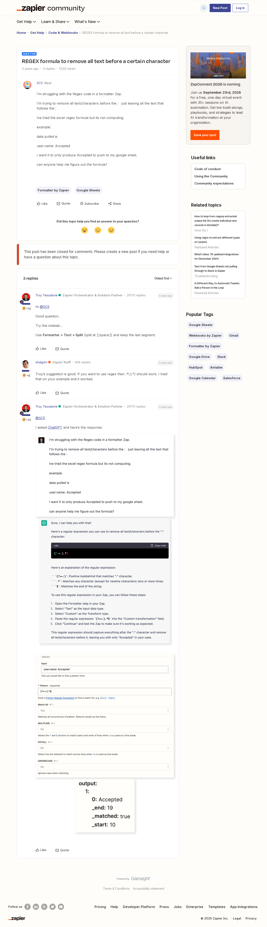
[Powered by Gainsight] (133, 880)
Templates (216, 907)
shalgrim (41, 362)
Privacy (251, 918)
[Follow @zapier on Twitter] (52, 907)
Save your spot (205, 135)
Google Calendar (202, 378)
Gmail (233, 335)
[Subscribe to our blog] (44, 907)
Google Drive (199, 357)
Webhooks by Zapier (205, 335)
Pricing (100, 907)
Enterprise (194, 907)
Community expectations (214, 183)
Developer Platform (139, 907)
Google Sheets (88, 190)
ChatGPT (55, 427)
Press (164, 907)
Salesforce (232, 378)
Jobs (178, 907)
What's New (85, 21)
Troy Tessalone (46, 295)
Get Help (24, 21)
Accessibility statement (148, 888)
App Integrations (244, 907)
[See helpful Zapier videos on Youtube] (61, 907)
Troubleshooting (206, 276)
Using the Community (211, 176)
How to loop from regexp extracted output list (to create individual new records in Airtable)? (215, 220)
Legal (237, 918)
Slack (221, 357)
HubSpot (196, 367)
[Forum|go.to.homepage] (52, 8)
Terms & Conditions (116, 888)
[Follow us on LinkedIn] (36, 907)
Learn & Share (53, 21)
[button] (220, 8)
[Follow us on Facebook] (27, 907)
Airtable (216, 367)
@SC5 (44, 307)
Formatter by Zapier (53, 190)
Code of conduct (207, 169)
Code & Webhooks (63, 33)
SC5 (40, 83)
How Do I (201, 230)
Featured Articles (206, 247)
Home (21, 33)
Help (114, 907)
